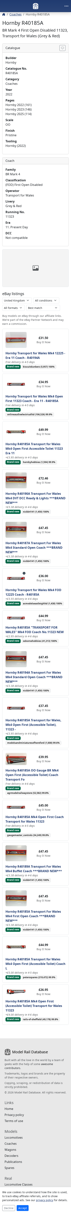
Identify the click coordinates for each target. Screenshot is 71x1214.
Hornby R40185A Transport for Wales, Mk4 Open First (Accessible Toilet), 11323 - (33, 724)
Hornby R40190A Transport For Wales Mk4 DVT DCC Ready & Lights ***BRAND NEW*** (35, 498)
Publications (13, 1162)
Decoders (11, 1156)
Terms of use (14, 1121)
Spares (9, 1168)
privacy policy (44, 1200)
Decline (8, 1208)
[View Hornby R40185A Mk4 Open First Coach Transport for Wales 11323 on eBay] (16, 807)
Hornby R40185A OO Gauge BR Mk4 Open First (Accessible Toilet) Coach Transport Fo (32, 775)
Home (9, 1109)
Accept (22, 1208)
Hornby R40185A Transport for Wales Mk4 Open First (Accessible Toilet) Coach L (35, 963)
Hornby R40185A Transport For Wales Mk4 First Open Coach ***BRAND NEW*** (33, 916)
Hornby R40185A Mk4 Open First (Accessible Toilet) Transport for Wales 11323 (33, 1005)
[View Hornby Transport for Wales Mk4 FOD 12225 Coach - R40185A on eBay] (16, 578)
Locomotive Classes (19, 1184)
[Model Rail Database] (36, 6)
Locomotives (14, 1137)
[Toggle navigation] (66, 6)
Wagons (10, 1150)
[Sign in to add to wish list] (62, 48)
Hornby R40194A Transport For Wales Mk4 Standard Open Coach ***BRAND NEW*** (33, 677)
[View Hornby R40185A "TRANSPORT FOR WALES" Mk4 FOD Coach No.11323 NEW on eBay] (16, 618)
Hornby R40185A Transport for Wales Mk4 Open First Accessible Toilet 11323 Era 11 (34, 448)
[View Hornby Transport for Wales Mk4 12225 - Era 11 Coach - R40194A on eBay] (16, 339)
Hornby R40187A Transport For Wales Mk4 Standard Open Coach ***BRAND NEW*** (33, 547)
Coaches (15, 14)
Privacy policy (14, 1115)
